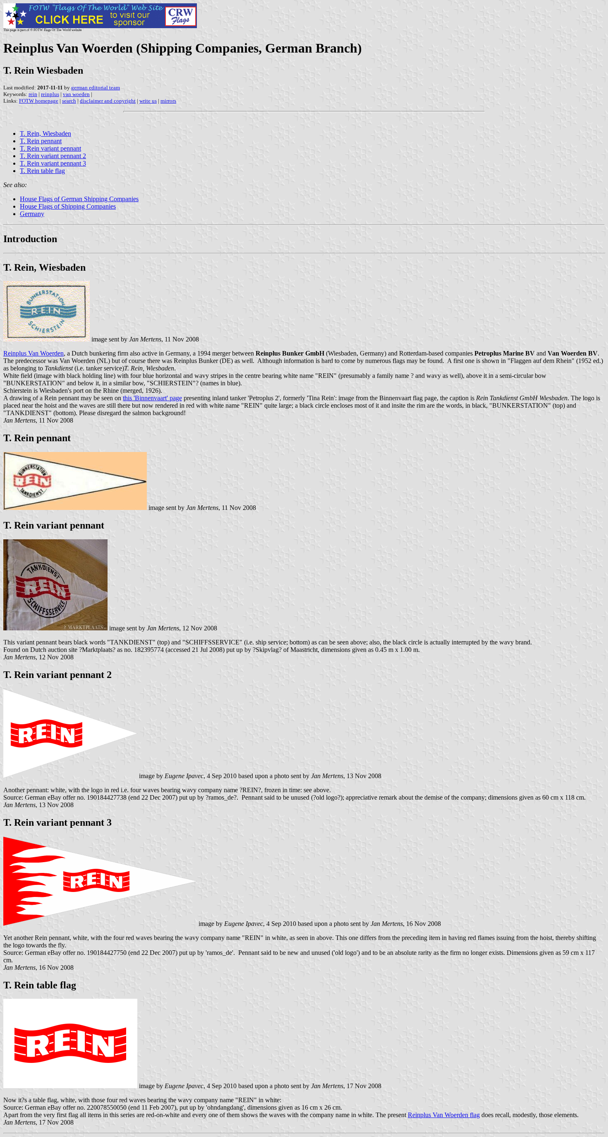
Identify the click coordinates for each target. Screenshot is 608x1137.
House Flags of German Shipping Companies (79, 198)
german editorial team (95, 87)
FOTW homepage (38, 101)
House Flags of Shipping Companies (68, 206)
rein (33, 94)
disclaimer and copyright (108, 101)
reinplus (50, 94)
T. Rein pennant (41, 140)
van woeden (76, 94)
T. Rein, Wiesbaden (45, 133)
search (69, 101)
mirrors (168, 101)
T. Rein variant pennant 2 (53, 155)
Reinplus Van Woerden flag (444, 1114)
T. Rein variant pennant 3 (53, 163)
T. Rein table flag (42, 170)
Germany (32, 213)
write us (148, 101)
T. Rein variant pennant (50, 148)
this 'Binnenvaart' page (152, 397)
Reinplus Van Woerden (33, 353)
